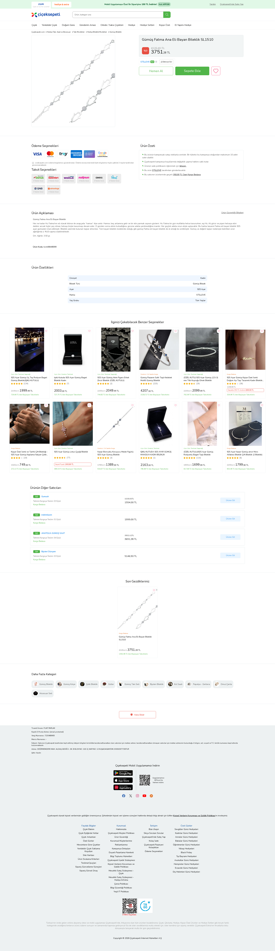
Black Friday (186, 852)
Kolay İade (154, 841)
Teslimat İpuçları (88, 863)
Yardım (213, 4)
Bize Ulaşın (154, 829)
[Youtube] (144, 795)
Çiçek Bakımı (88, 829)
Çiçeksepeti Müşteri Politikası (121, 833)
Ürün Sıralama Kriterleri (88, 859)
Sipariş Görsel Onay (88, 870)
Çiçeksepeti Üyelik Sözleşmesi (121, 860)
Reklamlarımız (121, 844)
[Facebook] (124, 795)
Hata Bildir (138, 714)
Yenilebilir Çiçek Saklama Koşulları (88, 850)
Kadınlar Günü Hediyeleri (186, 833)
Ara (167, 14)
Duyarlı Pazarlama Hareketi (121, 852)
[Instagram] (137, 795)
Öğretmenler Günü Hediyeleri (186, 844)
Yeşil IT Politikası (121, 891)
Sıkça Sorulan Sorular (154, 833)
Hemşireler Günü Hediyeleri (186, 864)
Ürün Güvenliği (121, 837)
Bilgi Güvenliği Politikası (121, 887)
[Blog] (151, 795)
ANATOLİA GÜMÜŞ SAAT (53, 533)
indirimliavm (46, 515)
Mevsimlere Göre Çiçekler (88, 844)
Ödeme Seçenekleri (154, 851)
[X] (131, 795)
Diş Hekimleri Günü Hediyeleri (186, 871)
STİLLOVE (145, 61)
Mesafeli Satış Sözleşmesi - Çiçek (121, 872)
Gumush (45, 496)
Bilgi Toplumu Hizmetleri (121, 856)
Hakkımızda (121, 829)
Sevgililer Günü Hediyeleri (186, 829)
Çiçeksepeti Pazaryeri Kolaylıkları (153, 846)
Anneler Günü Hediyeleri (186, 837)
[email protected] (56, 732)
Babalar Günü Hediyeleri (186, 841)
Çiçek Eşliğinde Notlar (89, 833)
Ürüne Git (230, 500)
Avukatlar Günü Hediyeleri (186, 860)
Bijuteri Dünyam (48, 551)
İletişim (153, 825)
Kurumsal (121, 825)
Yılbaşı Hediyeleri (186, 848)
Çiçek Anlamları (88, 837)
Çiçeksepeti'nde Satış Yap (231, 4)
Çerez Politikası (121, 883)
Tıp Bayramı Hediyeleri (186, 856)
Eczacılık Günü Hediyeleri (186, 868)
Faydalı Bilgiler (88, 825)
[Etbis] (129, 907)
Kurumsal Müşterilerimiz (121, 841)
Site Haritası (88, 855)
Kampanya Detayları (121, 848)
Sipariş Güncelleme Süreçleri (88, 866)
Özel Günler (88, 841)
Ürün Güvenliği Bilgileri (232, 212)
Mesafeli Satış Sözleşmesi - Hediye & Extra (121, 878)
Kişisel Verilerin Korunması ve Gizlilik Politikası (121, 865)
